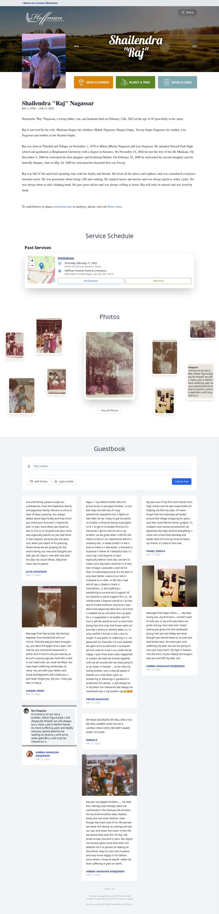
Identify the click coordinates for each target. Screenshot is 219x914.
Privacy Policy (99, 898)
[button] (41, 266)
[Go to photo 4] (49, 625)
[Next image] (73, 607)
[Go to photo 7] (55, 625)
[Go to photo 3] (47, 625)
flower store (114, 206)
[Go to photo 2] (45, 625)
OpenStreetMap (113, 904)
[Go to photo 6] (53, 625)
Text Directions (91, 280)
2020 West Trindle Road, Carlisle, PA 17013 (89, 274)
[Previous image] (25, 607)
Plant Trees (158, 280)
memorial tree (63, 206)
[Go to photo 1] (43, 625)
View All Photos (109, 410)
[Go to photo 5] (51, 625)
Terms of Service (119, 898)
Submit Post (182, 481)
